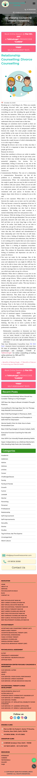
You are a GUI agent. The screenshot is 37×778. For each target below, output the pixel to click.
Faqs (3, 764)
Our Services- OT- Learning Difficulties (15, 706)
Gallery (4, 762)
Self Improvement (7, 516)
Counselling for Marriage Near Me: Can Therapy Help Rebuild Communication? (17, 409)
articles (3, 469)
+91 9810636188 (31, 9)
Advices (4, 466)
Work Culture (6, 541)
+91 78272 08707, (9, 746)
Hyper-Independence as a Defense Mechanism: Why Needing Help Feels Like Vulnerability (18, 443)
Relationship (5, 512)
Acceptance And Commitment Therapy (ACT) (16, 628)
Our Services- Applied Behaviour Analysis (16, 681)
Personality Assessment (9, 655)
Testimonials (5, 760)
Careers (4, 758)
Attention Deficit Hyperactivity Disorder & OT (17, 695)
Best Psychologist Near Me (11, 600)
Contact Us (18, 567)
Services (4, 589)
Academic (4, 455)
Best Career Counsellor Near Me (13, 602)
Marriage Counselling (9, 639)
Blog (3, 593)
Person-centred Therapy (10, 641)
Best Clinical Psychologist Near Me (14, 618)
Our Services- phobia (8, 700)
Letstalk (4, 494)
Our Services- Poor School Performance (16, 676)
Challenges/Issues (7, 477)
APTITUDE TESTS (6, 660)
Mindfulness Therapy (9, 630)
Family (3, 480)
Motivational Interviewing (10, 635)
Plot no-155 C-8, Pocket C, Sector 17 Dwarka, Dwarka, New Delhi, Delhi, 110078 (19, 730)
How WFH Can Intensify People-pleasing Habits (18, 438)
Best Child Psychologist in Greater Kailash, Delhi (18, 429)
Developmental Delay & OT (10, 691)
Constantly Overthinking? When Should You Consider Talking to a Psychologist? (16, 398)
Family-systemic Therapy (9, 637)
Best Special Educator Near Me (12, 605)
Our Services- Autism (8, 670)
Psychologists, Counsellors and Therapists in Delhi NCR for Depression (16, 419)
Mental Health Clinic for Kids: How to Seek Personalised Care (16, 424)
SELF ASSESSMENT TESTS (18, 48)
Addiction (4, 459)
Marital (3, 498)
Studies (4, 530)
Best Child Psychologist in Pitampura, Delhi (16, 414)
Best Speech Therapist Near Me (12, 609)
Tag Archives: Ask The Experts (11, 533)
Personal (4, 505)
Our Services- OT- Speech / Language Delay (16, 708)
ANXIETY (4, 672)
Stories (3, 526)
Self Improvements (8, 519)
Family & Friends (7, 484)
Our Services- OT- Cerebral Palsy (13, 697)
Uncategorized (6, 537)
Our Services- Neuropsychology (13, 657)
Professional (5, 509)
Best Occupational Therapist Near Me (14, 607)
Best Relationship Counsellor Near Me (15, 620)
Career (3, 473)
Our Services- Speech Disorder (12, 679)
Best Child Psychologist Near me (13, 613)
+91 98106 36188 (14, 561)
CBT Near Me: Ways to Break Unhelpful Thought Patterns (18, 403)
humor (3, 491)
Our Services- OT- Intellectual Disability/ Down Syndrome (18, 703)
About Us (4, 586)
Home (3, 584)
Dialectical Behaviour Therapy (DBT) (14, 643)
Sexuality (4, 523)
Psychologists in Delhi (9, 591)
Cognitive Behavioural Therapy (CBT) (14, 632)
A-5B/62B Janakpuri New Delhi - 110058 (17, 743)
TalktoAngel (6, 353)
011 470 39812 (20, 734)
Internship (5, 755)
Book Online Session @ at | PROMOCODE (18, 38)
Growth (4, 487)
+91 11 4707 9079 (22, 746)
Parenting (4, 501)
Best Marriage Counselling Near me (14, 615)
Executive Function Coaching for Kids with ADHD (16, 434)
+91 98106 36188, (9, 734)
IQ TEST (3, 653)
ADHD (3, 674)
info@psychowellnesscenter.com (25, 12)
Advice (3, 462)
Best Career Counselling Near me (13, 611)
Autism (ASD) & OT (7, 693)
